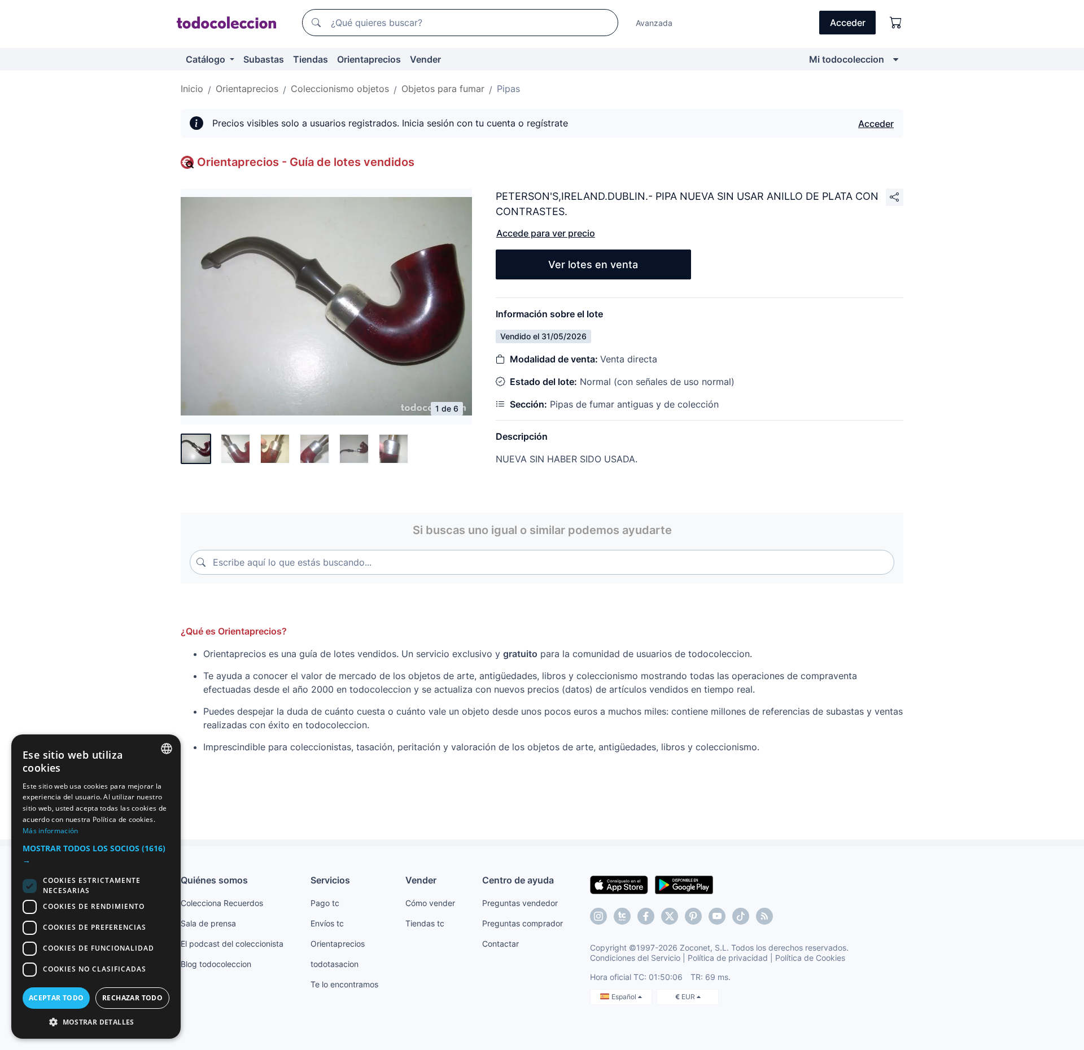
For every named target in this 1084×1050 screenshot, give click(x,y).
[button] (96, 854)
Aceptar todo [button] (56, 998)
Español (624, 996)
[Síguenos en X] (669, 916)
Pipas (508, 88)
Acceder (876, 123)
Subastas (263, 59)
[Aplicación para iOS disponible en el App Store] (619, 884)
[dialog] (96, 886)
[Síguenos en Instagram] (598, 916)
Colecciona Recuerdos (222, 903)
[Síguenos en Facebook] (645, 916)
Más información (50, 830)
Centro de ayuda (518, 880)
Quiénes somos (214, 880)
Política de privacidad (728, 958)
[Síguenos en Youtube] (717, 916)
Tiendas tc (424, 923)
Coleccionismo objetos (340, 88)
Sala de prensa (208, 923)
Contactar (500, 943)
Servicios (330, 880)
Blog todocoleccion (216, 964)
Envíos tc (327, 923)
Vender (425, 59)
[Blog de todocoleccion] (764, 916)
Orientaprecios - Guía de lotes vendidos (305, 162)
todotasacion (335, 964)
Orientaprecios (369, 59)
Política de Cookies (810, 958)
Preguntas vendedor (520, 903)
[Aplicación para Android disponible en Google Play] (684, 884)
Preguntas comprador (522, 923)
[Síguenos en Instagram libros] (622, 916)
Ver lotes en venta (593, 264)
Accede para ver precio (545, 233)
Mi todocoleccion (846, 59)
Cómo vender (430, 903)
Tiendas (310, 59)
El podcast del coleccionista (232, 943)
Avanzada (654, 23)
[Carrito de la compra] (896, 22)
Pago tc (325, 903)
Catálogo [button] (207, 59)
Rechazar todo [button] (132, 998)
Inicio (192, 88)
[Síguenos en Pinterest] (693, 916)
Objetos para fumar (442, 88)
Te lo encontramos (344, 984)
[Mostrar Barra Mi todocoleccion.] (896, 59)
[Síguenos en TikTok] (740, 916)
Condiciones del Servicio (635, 958)
